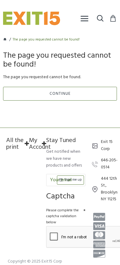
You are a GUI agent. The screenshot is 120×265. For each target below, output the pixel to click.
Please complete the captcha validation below (62, 216)
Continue (60, 93)
